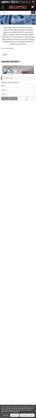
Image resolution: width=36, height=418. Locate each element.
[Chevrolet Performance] (25, 2)
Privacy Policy (15, 411)
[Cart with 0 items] (32, 7)
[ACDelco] (5, 2)
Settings (5, 415)
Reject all (15, 415)
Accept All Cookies (27, 415)
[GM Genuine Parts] (15, 2)
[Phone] (34, 2)
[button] (18, 69)
